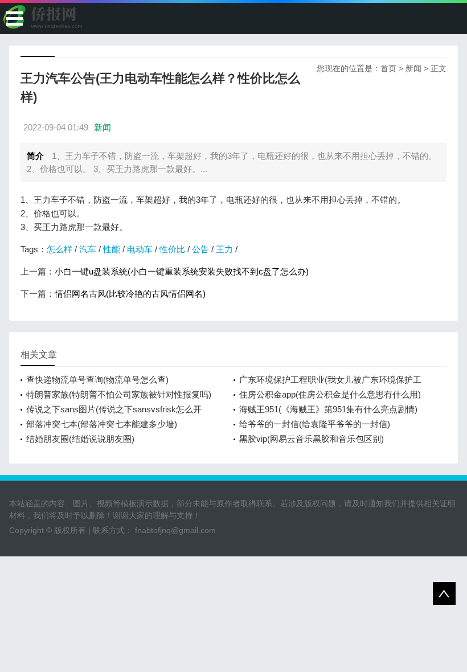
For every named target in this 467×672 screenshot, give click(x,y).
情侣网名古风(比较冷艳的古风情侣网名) (130, 293)
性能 (111, 249)
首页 (388, 68)
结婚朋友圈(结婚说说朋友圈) (80, 439)
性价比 (172, 249)
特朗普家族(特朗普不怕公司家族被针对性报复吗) (118, 394)
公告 (200, 249)
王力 (224, 249)
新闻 (413, 68)
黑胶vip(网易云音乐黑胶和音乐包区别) (311, 439)
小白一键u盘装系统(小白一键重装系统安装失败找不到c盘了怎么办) (182, 271)
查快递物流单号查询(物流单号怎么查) (97, 379)
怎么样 (59, 249)
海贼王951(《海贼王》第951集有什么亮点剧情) (328, 409)
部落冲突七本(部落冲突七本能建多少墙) (101, 424)
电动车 (140, 249)
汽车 (87, 249)
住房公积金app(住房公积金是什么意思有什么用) (330, 394)
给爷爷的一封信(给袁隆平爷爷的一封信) (314, 424)
